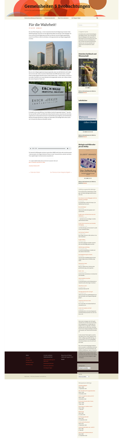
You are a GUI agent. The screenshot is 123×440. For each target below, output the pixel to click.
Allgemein (40, 28)
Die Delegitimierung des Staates (85, 254)
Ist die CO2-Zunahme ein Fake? (85, 308)
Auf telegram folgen (76, 18)
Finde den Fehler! (34, 172)
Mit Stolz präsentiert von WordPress (38, 376)
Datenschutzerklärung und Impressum (33, 18)
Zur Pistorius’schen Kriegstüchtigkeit (61, 172)
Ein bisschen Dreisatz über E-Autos (86, 401)
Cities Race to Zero (83, 285)
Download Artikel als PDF (34, 165)
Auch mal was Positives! (84, 232)
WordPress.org (29, 364)
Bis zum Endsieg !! (82, 207)
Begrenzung (81, 411)
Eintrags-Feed (29, 360)
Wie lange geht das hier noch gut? (86, 291)
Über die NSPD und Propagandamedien (87, 390)
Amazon (85, 92)
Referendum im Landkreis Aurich (85, 406)
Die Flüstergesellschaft (83, 416)
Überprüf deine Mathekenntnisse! (86, 432)
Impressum (26, 376)
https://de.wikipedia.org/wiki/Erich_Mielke (37, 162)
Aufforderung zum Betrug (84, 247)
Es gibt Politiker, (82, 239)
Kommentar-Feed (29, 362)
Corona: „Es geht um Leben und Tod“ (86, 396)
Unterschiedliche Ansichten (84, 278)
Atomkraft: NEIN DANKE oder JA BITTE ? (87, 427)
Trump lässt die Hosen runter (85, 300)
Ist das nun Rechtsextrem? (84, 422)
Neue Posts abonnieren (63, 18)
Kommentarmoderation (50, 18)
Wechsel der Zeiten (83, 263)
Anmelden (28, 358)
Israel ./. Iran (81, 271)
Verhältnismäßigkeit (83, 385)
